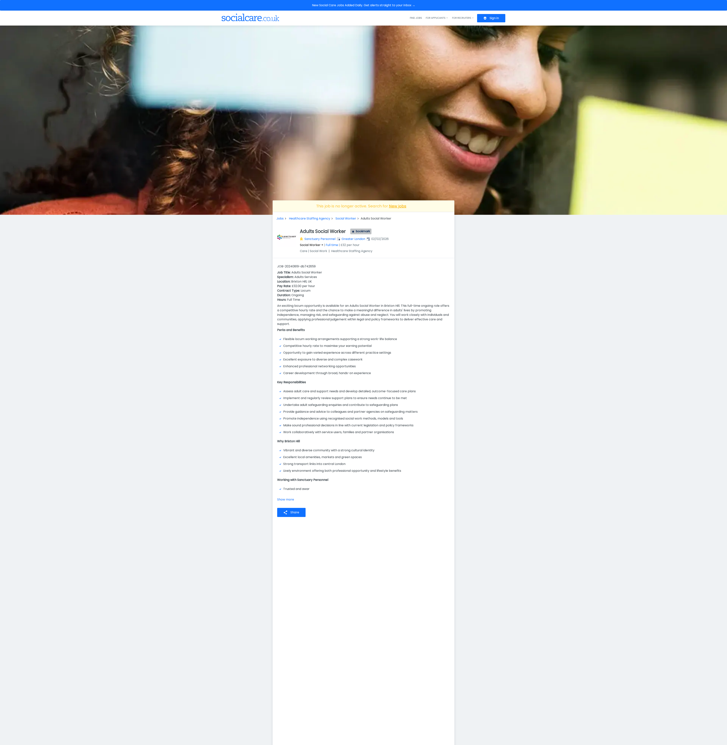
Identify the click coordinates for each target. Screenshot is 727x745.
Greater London (353, 239)
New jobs (397, 206)
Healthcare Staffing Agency (309, 218)
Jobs (280, 218)
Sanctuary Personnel (319, 239)
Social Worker (345, 218)
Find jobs (416, 17)
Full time (332, 245)
